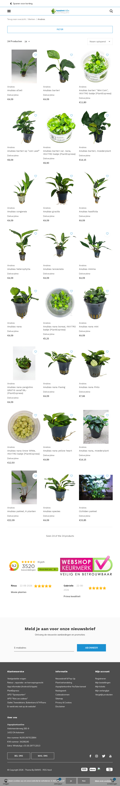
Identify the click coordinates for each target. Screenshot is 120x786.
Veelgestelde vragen (16, 678)
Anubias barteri (51, 90)
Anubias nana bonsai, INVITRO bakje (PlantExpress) (59, 328)
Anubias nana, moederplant (94, 450)
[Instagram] (96, 756)
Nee (83, 781)
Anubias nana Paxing (54, 387)
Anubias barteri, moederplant (95, 151)
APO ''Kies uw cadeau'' (17, 698)
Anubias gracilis (51, 211)
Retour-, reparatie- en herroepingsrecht (25, 682)
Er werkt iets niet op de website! (21, 706)
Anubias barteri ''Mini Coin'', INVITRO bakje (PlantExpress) (95, 92)
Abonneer (91, 647)
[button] (9, 11)
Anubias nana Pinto (89, 387)
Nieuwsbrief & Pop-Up (65, 678)
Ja (71, 781)
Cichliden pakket (88, 511)
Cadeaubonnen (62, 694)
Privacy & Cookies (63, 702)
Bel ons (18, 756)
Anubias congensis (17, 211)
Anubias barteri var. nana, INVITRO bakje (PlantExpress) (59, 152)
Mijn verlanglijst (102, 690)
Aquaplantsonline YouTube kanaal (70, 686)
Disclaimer (60, 706)
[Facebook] (90, 756)
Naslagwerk (60, 690)
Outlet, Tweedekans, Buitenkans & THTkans (26, 702)
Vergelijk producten (104, 694)
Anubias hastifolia (88, 211)
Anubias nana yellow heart (57, 450)
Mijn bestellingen (102, 682)
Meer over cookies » (103, 781)
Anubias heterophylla (18, 269)
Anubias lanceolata (53, 269)
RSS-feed (47, 770)
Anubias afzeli (14, 90)
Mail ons (43, 756)
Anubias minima (87, 269)
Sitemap (59, 698)
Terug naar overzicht (16, 19)
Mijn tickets (100, 686)
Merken (31, 19)
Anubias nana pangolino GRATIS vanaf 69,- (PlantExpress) (20, 390)
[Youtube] (110, 756)
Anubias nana (14, 326)
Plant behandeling (63, 682)
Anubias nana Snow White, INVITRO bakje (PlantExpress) (23, 452)
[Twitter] (103, 756)
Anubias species (51, 511)
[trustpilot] (86, 565)
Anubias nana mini (88, 326)
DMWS (38, 770)
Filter (60, 29)
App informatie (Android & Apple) (22, 686)
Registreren (100, 678)
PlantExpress (13, 690)
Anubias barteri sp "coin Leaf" (23, 151)
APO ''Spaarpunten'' (16, 694)
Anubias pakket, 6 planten (21, 511)
